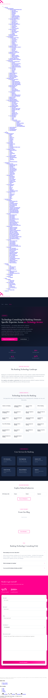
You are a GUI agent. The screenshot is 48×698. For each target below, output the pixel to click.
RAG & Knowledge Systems (15, 46)
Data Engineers (13, 214)
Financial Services (10, 133)
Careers (11, 281)
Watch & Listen (10, 274)
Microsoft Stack (10, 175)
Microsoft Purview (15, 31)
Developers (9, 247)
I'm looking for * (6, 624)
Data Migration (12, 34)
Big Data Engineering (13, 35)
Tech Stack (14, 10)
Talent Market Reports (14, 273)
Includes (13, 14)
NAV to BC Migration (16, 95)
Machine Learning (15, 55)
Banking (11, 134)
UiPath (11, 189)
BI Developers (12, 219)
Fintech (11, 137)
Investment (11, 139)
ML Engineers (12, 206)
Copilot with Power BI (16, 65)
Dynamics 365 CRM (15, 109)
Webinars (11, 275)
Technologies (7, 162)
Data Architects (12, 217)
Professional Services (13, 161)
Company (9, 279)
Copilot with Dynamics (16, 83)
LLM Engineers (13, 205)
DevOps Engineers (13, 244)
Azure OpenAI (14, 39)
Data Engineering (10, 8)
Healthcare (12, 143)
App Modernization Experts (14, 258)
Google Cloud (14, 119)
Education (11, 145)
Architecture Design (15, 15)
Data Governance (15, 17)
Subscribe (9, 276)
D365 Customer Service (16, 94)
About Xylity (11, 280)
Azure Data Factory (13, 168)
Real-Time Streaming (14, 24)
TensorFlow (11, 172)
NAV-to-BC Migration (13, 235)
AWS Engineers (12, 243)
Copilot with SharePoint (16, 84)
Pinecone (13, 50)
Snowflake (14, 13)
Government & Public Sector (14, 147)
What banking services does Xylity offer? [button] (11, 552)
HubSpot (13, 110)
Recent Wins (11, 267)
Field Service (14, 114)
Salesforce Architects (13, 228)
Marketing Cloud (15, 113)
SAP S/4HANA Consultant (14, 238)
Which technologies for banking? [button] (9, 563)
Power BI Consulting (14, 61)
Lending (10, 140)
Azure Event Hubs (15, 28)
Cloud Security (12, 128)
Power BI (13, 69)
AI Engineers (9, 200)
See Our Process (23, 339)
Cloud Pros (9, 239)
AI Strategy (14, 43)
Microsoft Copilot (13, 79)
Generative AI (12, 45)
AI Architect (11, 202)
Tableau (13, 70)
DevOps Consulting (20, 123)
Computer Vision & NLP (14, 58)
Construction (11, 159)
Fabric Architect (13, 223)
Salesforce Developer (13, 227)
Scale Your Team (8, 199)
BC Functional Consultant (14, 234)
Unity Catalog (14, 32)
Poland (3, 690)
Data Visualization (12, 77)
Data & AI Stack (10, 163)
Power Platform (12, 86)
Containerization (19, 125)
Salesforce (11, 185)
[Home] (5, 296)
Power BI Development (16, 63)
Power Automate (15, 89)
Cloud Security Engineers (15, 246)
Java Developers (12, 261)
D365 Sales (14, 93)
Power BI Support (15, 64)
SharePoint (11, 182)
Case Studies (12, 266)
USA (3, 689)
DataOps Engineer (13, 224)
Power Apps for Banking (17, 430)
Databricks (14, 12)
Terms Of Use (5, 684)
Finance (10, 136)
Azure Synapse (14, 20)
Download (9, 269)
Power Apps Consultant (13, 237)
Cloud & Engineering (11, 191)
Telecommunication (13, 157)
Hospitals (11, 144)
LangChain (14, 40)
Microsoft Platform (10, 78)
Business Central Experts (14, 233)
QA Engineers (12, 251)
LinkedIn (11, 277)
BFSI (10, 135)
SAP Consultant (12, 254)
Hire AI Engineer (13, 201)
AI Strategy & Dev (14, 37)
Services (6, 7)
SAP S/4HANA (15, 103)
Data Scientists (12, 215)
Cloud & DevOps (7, 469)
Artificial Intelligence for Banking (18, 406)
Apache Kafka (14, 26)
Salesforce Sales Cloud (16, 108)
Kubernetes (18, 124)
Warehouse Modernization (14, 18)
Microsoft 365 (12, 98)
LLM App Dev (14, 57)
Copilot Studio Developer (14, 211)
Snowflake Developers (13, 252)
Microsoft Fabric (15, 11)
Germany (4, 691)
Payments (11, 141)
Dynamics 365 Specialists (14, 230)
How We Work (12, 283)
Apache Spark (12, 174)
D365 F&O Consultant (13, 232)
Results (10, 285)
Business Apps (9, 226)
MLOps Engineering (15, 56)
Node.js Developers (13, 262)
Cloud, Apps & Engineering (12, 100)
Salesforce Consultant (13, 260)
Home (2, 304)
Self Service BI (12, 74)
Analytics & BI (10, 60)
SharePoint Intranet (12, 99)
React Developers (12, 250)
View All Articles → (24, 531)
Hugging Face (14, 41)
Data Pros (9, 213)
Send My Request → (24, 662)
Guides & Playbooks (13, 271)
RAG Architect (13, 204)
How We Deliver (10, 282)
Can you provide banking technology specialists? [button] (12, 568)
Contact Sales (11, 289)
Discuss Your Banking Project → (9, 339)
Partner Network (12, 284)
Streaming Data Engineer (15, 225)
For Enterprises (12, 286)
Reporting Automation (13, 76)
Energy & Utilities (12, 155)
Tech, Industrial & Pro (11, 156)
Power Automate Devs (13, 255)
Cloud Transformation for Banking (30, 418)
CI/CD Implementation (20, 126)
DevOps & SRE (17, 120)
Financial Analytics (12, 75)
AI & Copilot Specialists (13, 210)
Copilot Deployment (15, 81)
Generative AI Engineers (14, 207)
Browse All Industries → (24, 498)
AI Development (15, 44)
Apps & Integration (10, 184)
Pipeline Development (16, 16)
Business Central (15, 105)
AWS (13, 118)
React (10, 197)
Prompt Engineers (13, 209)
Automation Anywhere (13, 190)
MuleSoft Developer (13, 253)
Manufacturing (12, 150)
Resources (6, 263)
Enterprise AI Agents (14, 52)
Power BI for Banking (6, 423)
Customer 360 (14, 112)
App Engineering (12, 130)
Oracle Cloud (14, 104)
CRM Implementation (13, 106)
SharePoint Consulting (16, 90)
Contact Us (7, 290)
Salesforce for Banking (6, 405)
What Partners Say (12, 268)
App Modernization (13, 129)
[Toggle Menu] (2, 6)
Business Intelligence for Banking (6, 412)
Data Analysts (12, 216)
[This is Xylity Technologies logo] (5, 4)
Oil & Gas (11, 158)
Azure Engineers (12, 242)
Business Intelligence (13, 73)
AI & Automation (10, 36)
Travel (10, 154)
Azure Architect (12, 241)
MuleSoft (11, 187)
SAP (10, 186)
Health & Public (10, 142)
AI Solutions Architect (13, 203)
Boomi (10, 188)
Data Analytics (12, 67)
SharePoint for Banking (40, 418)
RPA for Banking (41, 405)
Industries (6, 132)
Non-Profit (11, 148)
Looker (13, 71)
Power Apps (14, 88)
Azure (13, 117)
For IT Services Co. (13, 287)
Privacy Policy (5, 682)
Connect (8, 288)
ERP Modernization (14, 101)
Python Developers (13, 249)
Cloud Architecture (12, 127)
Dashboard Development (16, 66)
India (3, 688)
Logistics (11, 152)
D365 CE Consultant (13, 231)
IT (9, 160)
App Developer (12, 257)
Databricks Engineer (14, 222)
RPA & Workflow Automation (15, 59)
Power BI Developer (14, 218)
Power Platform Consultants (15, 236)
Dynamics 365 (12, 91)
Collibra (13, 33)
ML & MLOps (12, 53)
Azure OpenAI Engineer (13, 212)
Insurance (11, 138)
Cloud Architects (13, 240)
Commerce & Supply (11, 149)
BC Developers (12, 256)
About (6, 278)
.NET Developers (12, 248)
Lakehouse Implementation (15, 9)
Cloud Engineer (12, 259)
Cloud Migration (12, 115)
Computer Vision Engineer (14, 208)
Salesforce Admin (12, 229)
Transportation (12, 153)
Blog (10, 265)
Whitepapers (11, 272)
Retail (10, 151)
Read (8, 264)
